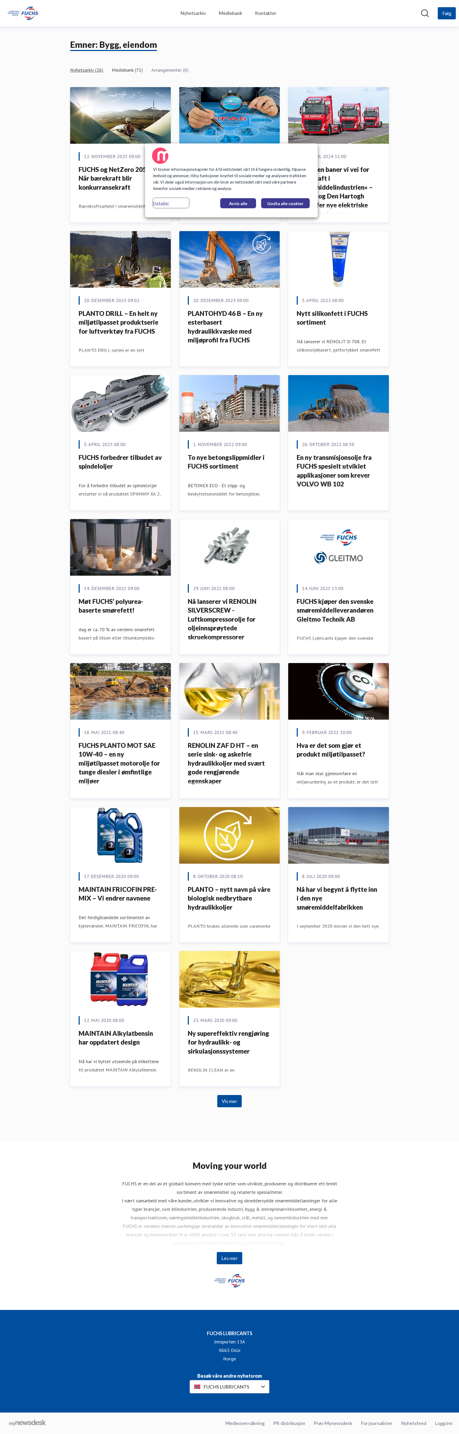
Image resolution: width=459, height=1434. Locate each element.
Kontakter (266, 13)
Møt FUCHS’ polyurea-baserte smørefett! (111, 605)
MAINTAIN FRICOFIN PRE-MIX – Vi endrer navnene (118, 893)
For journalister (377, 1423)
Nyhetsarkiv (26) (86, 70)
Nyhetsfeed (413, 1423)
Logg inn (444, 1423)
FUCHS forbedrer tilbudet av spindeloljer (120, 461)
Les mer (229, 1258)
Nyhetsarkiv (193, 13)
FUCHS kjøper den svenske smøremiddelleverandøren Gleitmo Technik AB (335, 610)
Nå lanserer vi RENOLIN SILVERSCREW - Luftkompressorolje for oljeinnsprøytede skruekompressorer (222, 619)
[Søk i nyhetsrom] (425, 13)
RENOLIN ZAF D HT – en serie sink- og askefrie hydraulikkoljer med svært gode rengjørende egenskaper (226, 763)
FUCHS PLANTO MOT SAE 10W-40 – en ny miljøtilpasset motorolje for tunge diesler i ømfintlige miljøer (119, 763)
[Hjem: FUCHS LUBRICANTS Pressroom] (22, 13)
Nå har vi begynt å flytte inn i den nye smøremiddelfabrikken (337, 898)
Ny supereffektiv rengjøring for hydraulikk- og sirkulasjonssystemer (228, 1042)
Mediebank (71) (127, 70)
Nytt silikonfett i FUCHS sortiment (332, 317)
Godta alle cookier (285, 203)
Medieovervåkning (245, 1423)
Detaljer (161, 203)
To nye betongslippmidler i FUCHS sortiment (226, 461)
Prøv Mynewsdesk (333, 1423)
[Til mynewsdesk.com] (27, 1423)
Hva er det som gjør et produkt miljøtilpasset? (331, 749)
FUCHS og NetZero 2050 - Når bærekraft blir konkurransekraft (116, 178)
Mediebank (230, 13)
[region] (231, 180)
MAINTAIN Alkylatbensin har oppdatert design (116, 1037)
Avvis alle (238, 203)
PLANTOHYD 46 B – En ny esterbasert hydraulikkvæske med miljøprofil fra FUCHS (225, 326)
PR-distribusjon (289, 1423)
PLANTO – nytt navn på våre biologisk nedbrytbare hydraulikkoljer (229, 898)
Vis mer (229, 1101)
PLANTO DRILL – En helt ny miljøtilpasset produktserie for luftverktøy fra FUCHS (118, 322)
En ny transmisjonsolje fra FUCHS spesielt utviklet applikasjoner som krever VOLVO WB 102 (334, 470)
